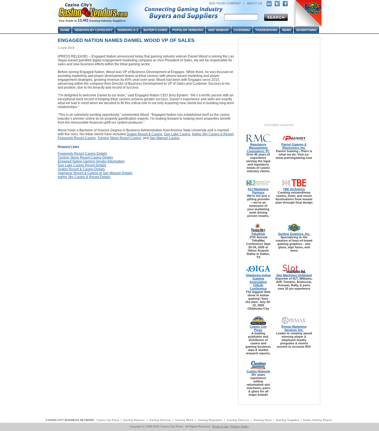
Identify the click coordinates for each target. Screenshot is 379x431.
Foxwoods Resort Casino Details (82, 154)
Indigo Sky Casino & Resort (212, 134)
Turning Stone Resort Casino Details (85, 157)
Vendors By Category (93, 30)
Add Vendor (218, 30)
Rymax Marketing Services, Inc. (294, 328)
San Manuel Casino (165, 138)
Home (64, 30)
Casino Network (258, 371)
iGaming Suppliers (287, 420)
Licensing (242, 30)
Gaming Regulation (210, 420)
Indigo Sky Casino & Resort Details (84, 177)
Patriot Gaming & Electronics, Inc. (294, 146)
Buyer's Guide (155, 30)
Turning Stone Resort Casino (119, 138)
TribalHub (258, 233)
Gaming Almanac (134, 420)
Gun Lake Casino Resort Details (82, 165)
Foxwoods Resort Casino (77, 138)
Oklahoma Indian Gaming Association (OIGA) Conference (258, 282)
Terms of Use (220, 426)
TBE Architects (294, 189)
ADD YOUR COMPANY (225, 3)
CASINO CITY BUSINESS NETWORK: (70, 420)
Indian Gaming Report (317, 420)
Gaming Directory (160, 420)
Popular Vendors (187, 30)
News (286, 30)
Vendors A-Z (127, 30)
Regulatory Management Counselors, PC (258, 148)
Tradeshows (266, 30)
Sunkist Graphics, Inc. (294, 233)
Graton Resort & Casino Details (81, 169)
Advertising (306, 30)
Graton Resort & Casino (144, 134)
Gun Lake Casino (177, 134)
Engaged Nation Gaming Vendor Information (91, 161)
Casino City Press (258, 328)
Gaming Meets (184, 420)
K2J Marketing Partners (258, 190)
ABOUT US (254, 3)
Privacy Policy (240, 426)
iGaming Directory (238, 420)
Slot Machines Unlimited (294, 275)
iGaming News (262, 420)
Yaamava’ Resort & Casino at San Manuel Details (95, 173)
